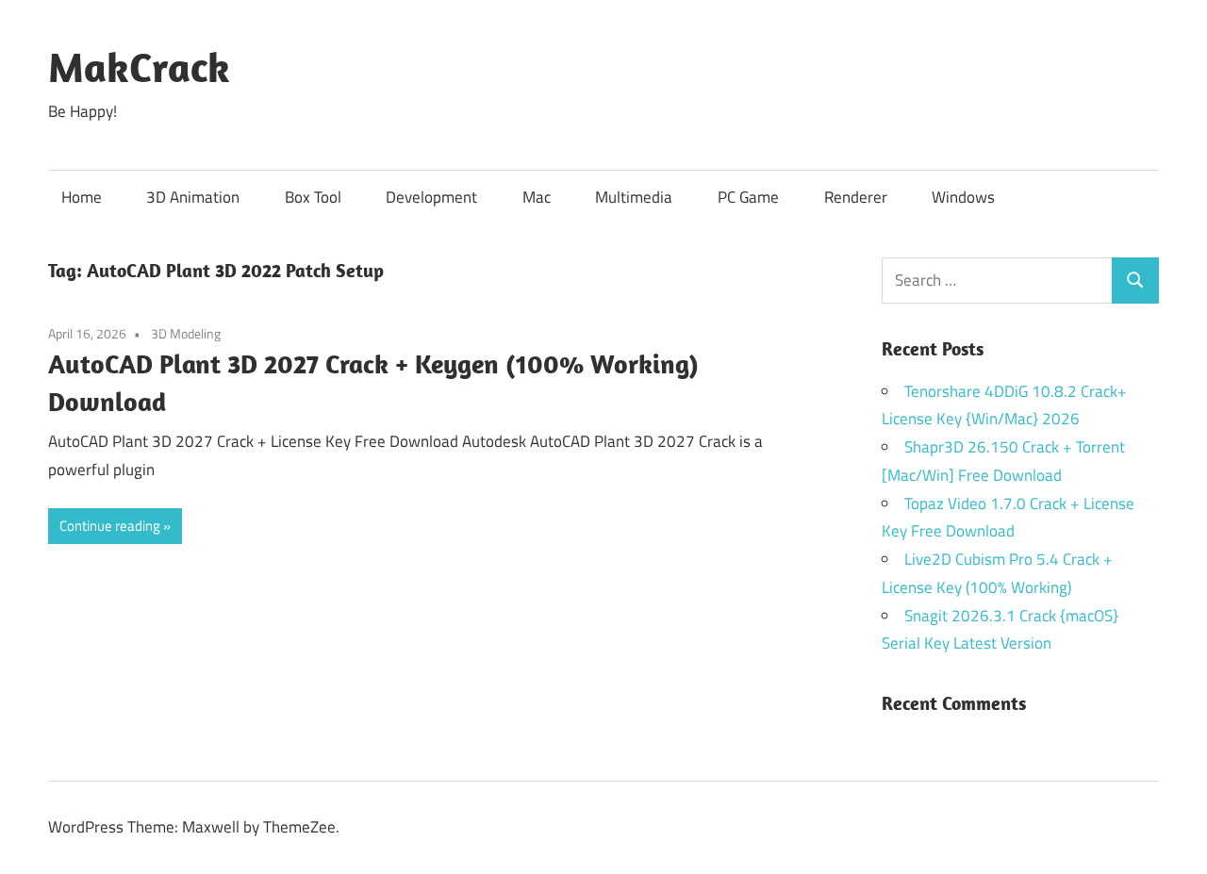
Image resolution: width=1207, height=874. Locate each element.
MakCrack (139, 66)
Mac (536, 197)
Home (81, 197)
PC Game (748, 197)
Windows (963, 197)
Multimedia (633, 197)
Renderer (855, 197)
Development (431, 197)
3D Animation (193, 197)
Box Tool (313, 197)
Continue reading (109, 525)
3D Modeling (186, 333)
